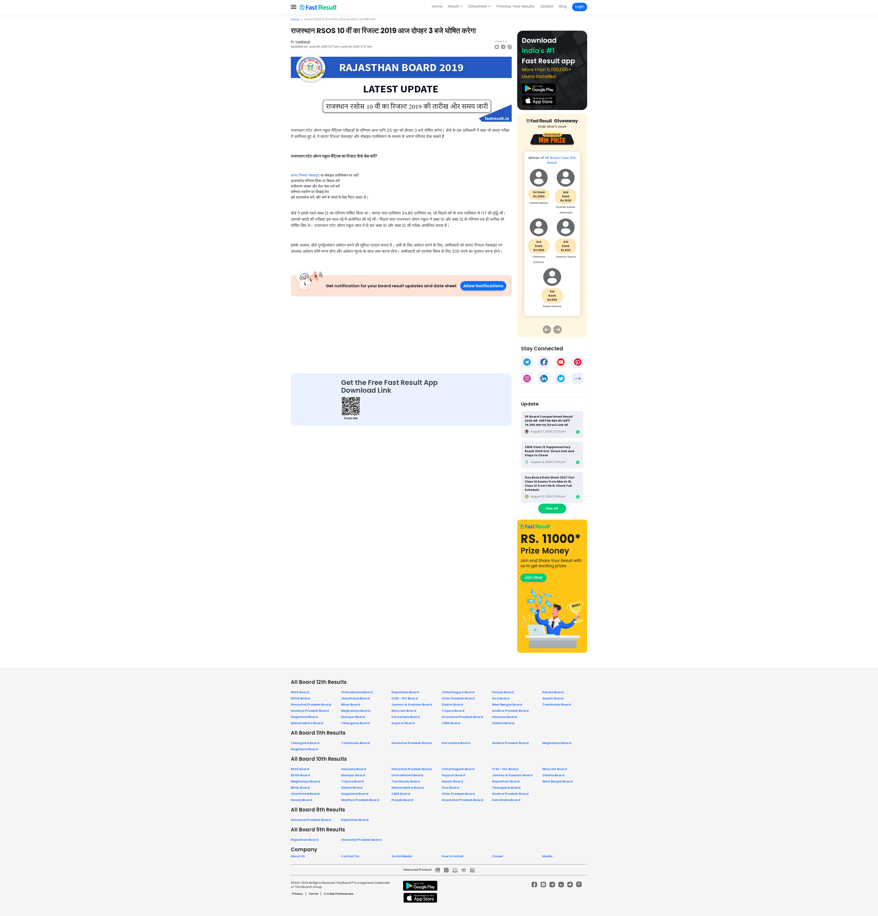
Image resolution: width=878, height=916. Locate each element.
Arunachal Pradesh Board (462, 717)
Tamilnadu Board (556, 704)
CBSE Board (451, 723)
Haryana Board (504, 717)
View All (552, 508)
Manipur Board (353, 717)
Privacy (297, 894)
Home (437, 6)
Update (546, 6)
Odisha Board (503, 723)
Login (579, 6)
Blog (563, 6)
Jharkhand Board (355, 698)
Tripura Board (453, 711)
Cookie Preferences (338, 894)
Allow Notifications (483, 286)
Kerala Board (553, 692)
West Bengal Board (507, 704)
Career (497, 856)
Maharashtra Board (307, 723)
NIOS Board (300, 692)
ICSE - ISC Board (404, 698)
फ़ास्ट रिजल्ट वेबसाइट (305, 175)
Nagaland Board (304, 717)
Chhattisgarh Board (458, 692)
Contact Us (350, 856)
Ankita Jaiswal (565, 207)
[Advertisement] (401, 330)
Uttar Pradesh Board (458, 698)
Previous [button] (547, 329)
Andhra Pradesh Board (510, 711)
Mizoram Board (403, 711)
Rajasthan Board (405, 692)
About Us (298, 856)
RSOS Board (300, 698)
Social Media (401, 856)
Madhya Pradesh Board (310, 711)
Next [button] (557, 329)
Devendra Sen (566, 252)
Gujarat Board (403, 723)
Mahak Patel (538, 252)
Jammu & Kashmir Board (411, 704)
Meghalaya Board (355, 711)
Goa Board (500, 698)
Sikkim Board (452, 704)
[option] (552, 231)
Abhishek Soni (552, 296)
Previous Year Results (515, 6)
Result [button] (453, 6)
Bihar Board (350, 704)
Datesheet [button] (477, 6)
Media (547, 856)
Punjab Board (503, 692)
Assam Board (553, 698)
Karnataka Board (405, 717)
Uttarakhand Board (357, 692)
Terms (313, 894)
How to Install (452, 856)
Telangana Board (355, 723)
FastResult (303, 42)
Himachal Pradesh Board (311, 704)
